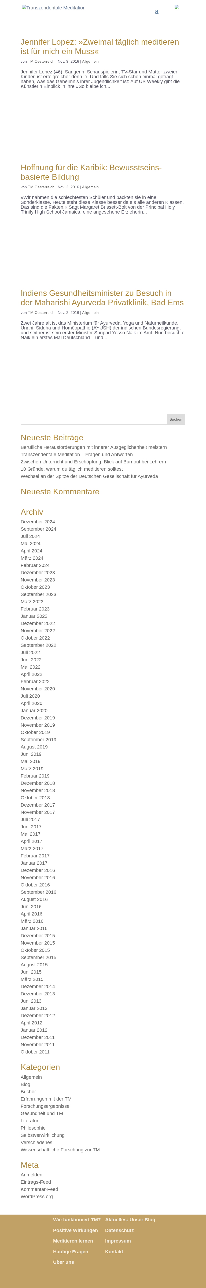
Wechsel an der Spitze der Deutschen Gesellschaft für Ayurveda (89, 476)
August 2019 (34, 747)
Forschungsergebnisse (45, 1106)
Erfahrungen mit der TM (46, 1099)
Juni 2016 (31, 906)
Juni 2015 (31, 972)
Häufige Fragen (70, 1251)
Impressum (118, 1241)
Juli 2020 (30, 696)
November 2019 (38, 725)
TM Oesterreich (41, 61)
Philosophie (33, 1128)
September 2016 (38, 892)
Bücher (28, 1091)
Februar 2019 (35, 776)
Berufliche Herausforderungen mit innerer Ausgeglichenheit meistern (94, 447)
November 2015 (38, 943)
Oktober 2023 (35, 587)
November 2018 (38, 790)
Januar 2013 (34, 1008)
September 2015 (38, 957)
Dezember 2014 (38, 986)
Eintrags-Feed (36, 1182)
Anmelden (31, 1174)
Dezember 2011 (38, 1037)
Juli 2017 (30, 819)
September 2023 (38, 594)
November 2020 (38, 688)
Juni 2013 (31, 1001)
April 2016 (31, 914)
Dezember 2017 (38, 805)
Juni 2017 (31, 826)
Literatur (29, 1120)
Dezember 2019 (38, 718)
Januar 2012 (34, 1030)
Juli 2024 (30, 536)
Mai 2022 (31, 667)
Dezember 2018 (38, 783)
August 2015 (34, 964)
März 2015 (32, 979)
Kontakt (114, 1251)
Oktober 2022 (35, 638)
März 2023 (32, 601)
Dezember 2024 (38, 521)
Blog (25, 1084)
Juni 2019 (31, 754)
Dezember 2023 (38, 572)
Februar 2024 (35, 565)
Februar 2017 (35, 855)
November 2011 (38, 1044)
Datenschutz (119, 1230)
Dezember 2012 (38, 1015)
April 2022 (31, 674)
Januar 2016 (34, 928)
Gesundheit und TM (42, 1113)
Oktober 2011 (35, 1052)
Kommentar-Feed (39, 1189)
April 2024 (31, 550)
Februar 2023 (35, 609)
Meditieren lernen (73, 1241)
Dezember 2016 (38, 870)
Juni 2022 (31, 659)
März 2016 (32, 921)
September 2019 (38, 739)
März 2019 (32, 768)
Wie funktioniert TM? (77, 1219)
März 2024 (32, 558)
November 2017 (38, 812)
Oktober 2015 (35, 950)
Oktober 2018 (35, 797)
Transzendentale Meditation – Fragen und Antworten (77, 454)
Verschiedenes (36, 1142)
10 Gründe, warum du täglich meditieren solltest (72, 469)
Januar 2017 (34, 863)
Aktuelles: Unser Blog (130, 1219)
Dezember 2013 (38, 993)
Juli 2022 (30, 652)
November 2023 (38, 580)
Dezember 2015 (38, 935)
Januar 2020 (34, 710)
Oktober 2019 (35, 732)
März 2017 (32, 848)
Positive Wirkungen (75, 1230)
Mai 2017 (31, 834)
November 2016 (38, 877)
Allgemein (90, 61)
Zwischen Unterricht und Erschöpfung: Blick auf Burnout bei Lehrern (93, 461)
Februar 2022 (35, 681)
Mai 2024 (31, 543)
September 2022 (38, 645)
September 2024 (38, 529)
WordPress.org (37, 1196)
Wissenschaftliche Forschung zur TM (60, 1149)
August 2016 (34, 899)
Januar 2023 (34, 616)
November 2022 (38, 630)
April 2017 (31, 841)
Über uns (63, 1262)
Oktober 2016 (35, 885)
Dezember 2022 (38, 623)
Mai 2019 (31, 761)
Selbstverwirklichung (43, 1135)
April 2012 (31, 1023)
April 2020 (31, 703)
